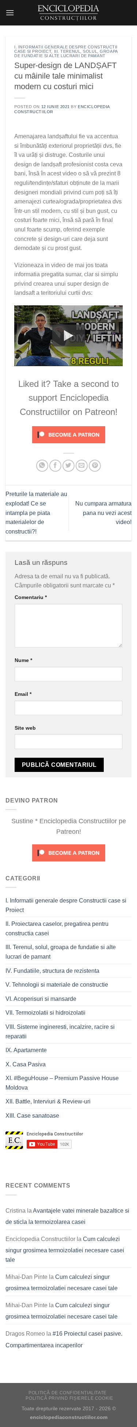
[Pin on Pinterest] (95, 466)
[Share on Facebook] (55, 466)
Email (23, 694)
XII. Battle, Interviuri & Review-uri (48, 1101)
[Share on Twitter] (68, 466)
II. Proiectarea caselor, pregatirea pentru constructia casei (57, 928)
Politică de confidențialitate (67, 1392)
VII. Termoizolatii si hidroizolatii (45, 1013)
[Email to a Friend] (82, 466)
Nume (23, 660)
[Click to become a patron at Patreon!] (68, 434)
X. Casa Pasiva (25, 1064)
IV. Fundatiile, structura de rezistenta (52, 971)
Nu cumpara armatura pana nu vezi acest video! (103, 512)
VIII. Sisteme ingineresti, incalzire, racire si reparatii (60, 1031)
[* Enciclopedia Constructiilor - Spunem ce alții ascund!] (68, 13)
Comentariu (31, 597)
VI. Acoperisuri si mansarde (40, 999)
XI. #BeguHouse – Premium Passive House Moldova (62, 1083)
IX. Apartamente (26, 1050)
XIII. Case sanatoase (32, 1116)
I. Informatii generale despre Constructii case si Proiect (65, 905)
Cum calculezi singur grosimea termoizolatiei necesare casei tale (64, 1249)
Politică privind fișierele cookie (69, 1398)
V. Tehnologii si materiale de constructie (56, 985)
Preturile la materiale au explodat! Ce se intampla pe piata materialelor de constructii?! (36, 512)
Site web (25, 728)
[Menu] (9, 12)
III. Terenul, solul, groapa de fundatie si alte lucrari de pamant (66, 53)
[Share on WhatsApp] (42, 466)
